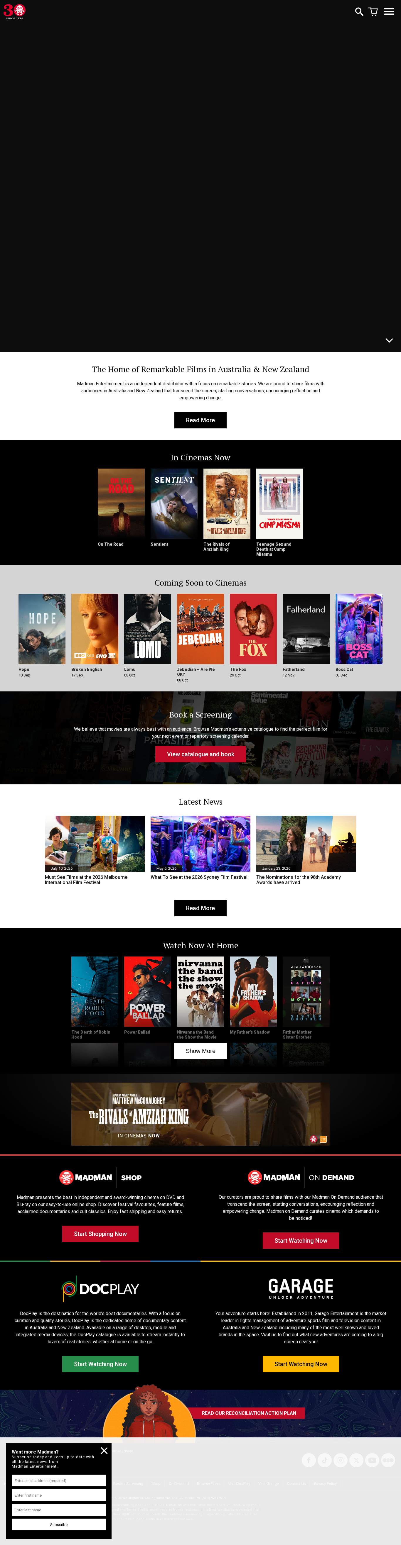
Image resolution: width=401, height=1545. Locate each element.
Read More (200, 420)
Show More (200, 1051)
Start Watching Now (300, 1240)
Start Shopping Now (100, 1233)
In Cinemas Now (67, 338)
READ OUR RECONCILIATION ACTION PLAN (249, 1413)
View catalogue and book (200, 754)
